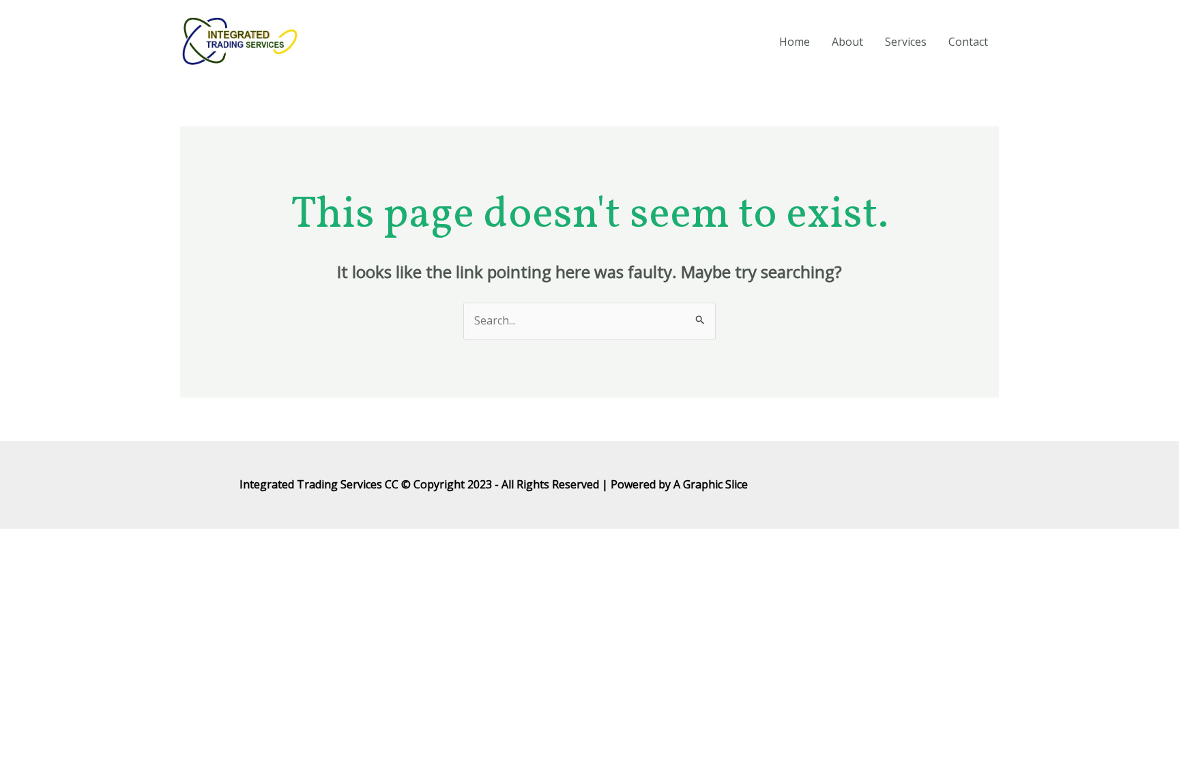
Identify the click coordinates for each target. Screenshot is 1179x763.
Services (906, 41)
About (847, 41)
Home (794, 41)
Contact (968, 41)
